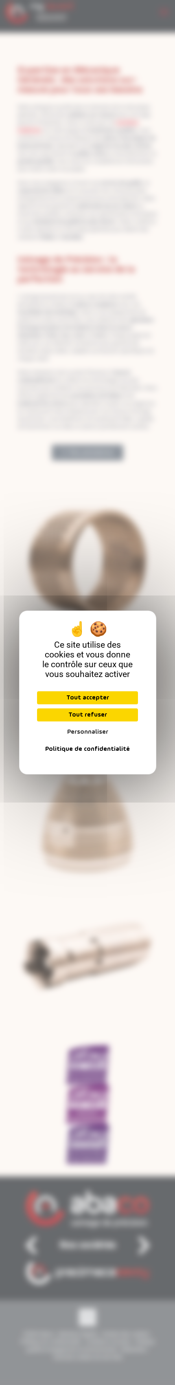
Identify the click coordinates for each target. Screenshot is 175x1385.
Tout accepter (87, 698)
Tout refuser (87, 715)
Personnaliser (87, 732)
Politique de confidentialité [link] (87, 749)
